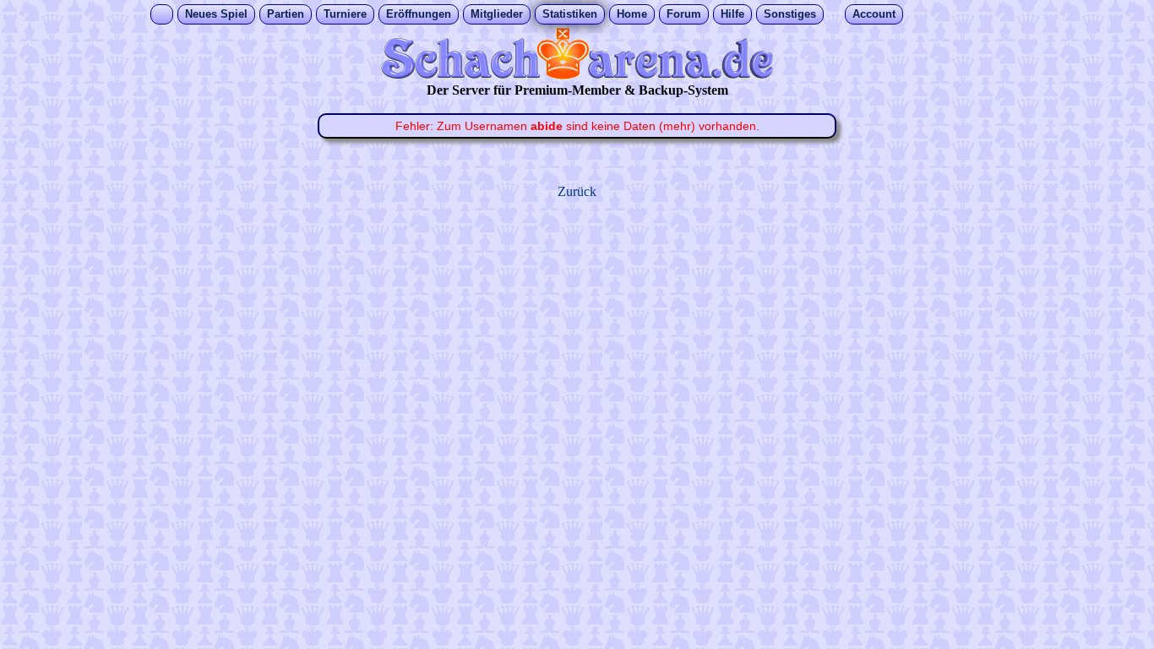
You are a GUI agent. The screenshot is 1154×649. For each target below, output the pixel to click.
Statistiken (569, 14)
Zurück (577, 191)
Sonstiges (790, 14)
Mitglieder (497, 14)
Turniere (345, 14)
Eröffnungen (418, 14)
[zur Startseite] (577, 75)
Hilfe (732, 14)
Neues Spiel (216, 14)
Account (873, 14)
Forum (684, 14)
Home (632, 14)
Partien (285, 14)
